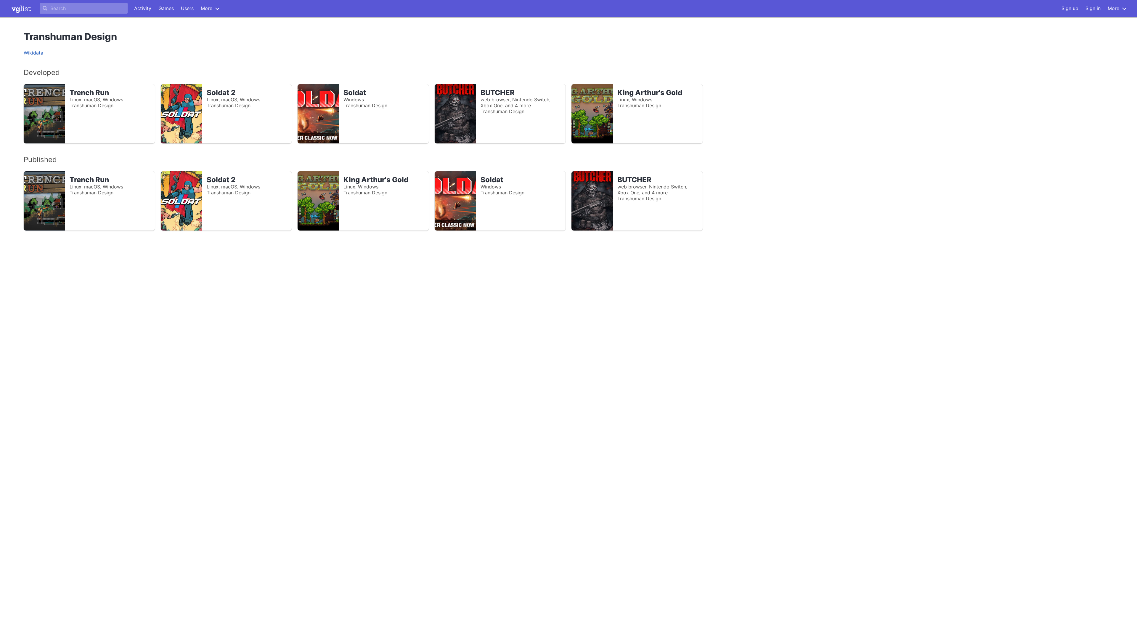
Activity (142, 8)
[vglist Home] (21, 8)
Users (187, 8)
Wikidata (33, 53)
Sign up (1069, 8)
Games (166, 8)
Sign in (1093, 8)
